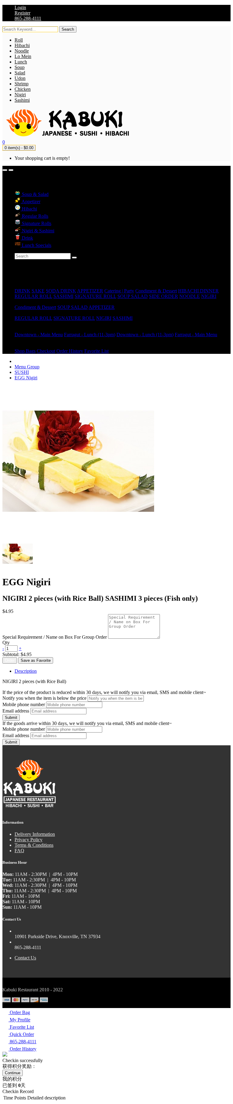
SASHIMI (63, 296)
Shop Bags (25, 351)
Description (26, 671)
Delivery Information (35, 834)
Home (20, 279)
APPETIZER (90, 290)
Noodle (22, 50)
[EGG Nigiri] (17, 567)
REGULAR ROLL (33, 296)
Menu (20, 329)
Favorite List (96, 351)
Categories (25, 285)
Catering (23, 323)
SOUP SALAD (132, 296)
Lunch (21, 61)
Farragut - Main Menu (196, 334)
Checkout (46, 351)
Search (68, 29)
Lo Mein (23, 56)
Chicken (23, 89)
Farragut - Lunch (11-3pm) (89, 334)
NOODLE (189, 296)
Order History (69, 351)
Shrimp (22, 83)
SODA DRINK (61, 290)
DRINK (22, 290)
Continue (12, 1073)
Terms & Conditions (34, 845)
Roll (19, 40)
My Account (27, 345)
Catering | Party (119, 290)
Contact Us (25, 957)
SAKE (38, 290)
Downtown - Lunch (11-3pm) (145, 334)
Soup (20, 67)
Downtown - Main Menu (39, 334)
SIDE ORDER (163, 296)
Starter (21, 301)
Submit (11, 717)
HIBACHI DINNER (198, 290)
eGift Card (25, 340)
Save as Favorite (36, 660)
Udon (20, 78)
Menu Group (27, 366)
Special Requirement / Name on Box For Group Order (54, 637)
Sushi (20, 312)
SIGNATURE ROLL (95, 296)
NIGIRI (208, 296)
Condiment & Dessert (156, 290)
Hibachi (22, 45)
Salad (20, 72)
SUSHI (22, 372)
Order (10, 660)
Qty (6, 642)
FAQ (19, 850)
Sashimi (22, 100)
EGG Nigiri (26, 377)
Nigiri (20, 94)
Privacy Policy (28, 839)
